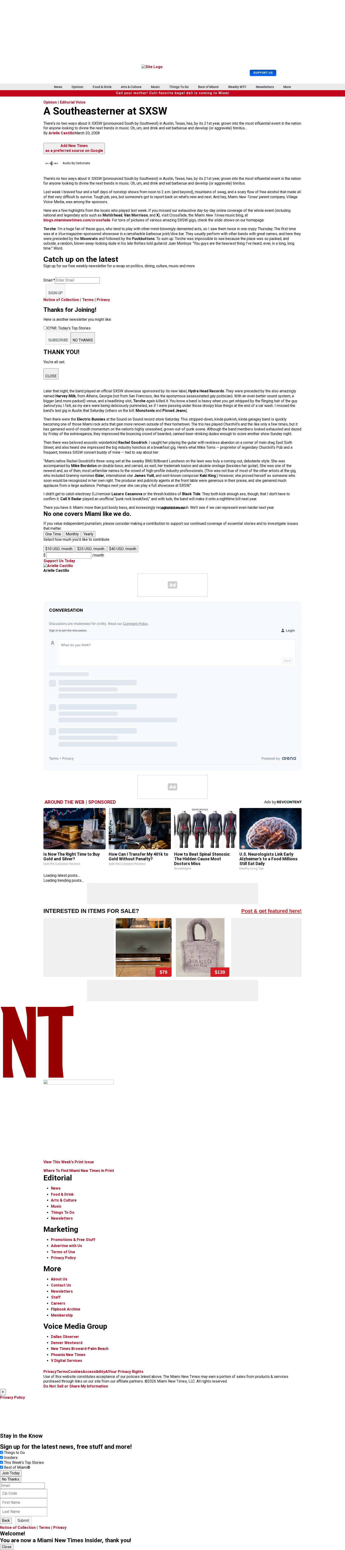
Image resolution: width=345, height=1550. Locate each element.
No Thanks (10, 1479)
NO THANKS (83, 340)
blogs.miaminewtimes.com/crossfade (76, 220)
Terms (88, 300)
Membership (62, 1315)
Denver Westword (66, 1343)
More (287, 87)
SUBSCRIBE (58, 340)
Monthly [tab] (72, 534)
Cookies (75, 1371)
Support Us (263, 72)
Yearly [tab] (88, 534)
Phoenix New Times (68, 1355)
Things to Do (14, 1452)
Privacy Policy (63, 1258)
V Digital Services (66, 1360)
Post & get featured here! (271, 911)
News (58, 87)
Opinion (77, 87)
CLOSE (51, 376)
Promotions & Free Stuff (73, 1239)
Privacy (103, 300)
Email (49, 280)
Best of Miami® (17, 1467)
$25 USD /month (90, 549)
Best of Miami (208, 87)
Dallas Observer (65, 1336)
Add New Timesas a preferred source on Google (74, 148)
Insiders (11, 1457)
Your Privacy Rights (126, 1371)
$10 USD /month (59, 549)
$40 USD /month (122, 549)
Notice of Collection (61, 300)
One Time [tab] (53, 534)
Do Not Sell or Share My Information (75, 1386)
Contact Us (61, 1285)
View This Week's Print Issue (68, 1162)
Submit (23, 1520)
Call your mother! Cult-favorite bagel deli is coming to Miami (172, 93)
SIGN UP (55, 293)
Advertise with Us (66, 1246)
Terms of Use (63, 1252)
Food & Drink (102, 87)
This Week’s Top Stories (24, 1462)
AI (107, 1371)
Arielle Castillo (61, 133)
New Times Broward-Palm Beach (79, 1348)
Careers (58, 1303)
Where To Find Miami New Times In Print (78, 1170)
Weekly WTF (237, 87)
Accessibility (94, 1371)
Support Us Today (59, 561)
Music (155, 87)
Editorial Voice (72, 102)
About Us (59, 1279)
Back (6, 1520)
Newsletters (265, 87)
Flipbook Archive (65, 1309)
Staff (56, 1297)
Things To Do (179, 87)
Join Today (11, 1473)
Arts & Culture (131, 87)
